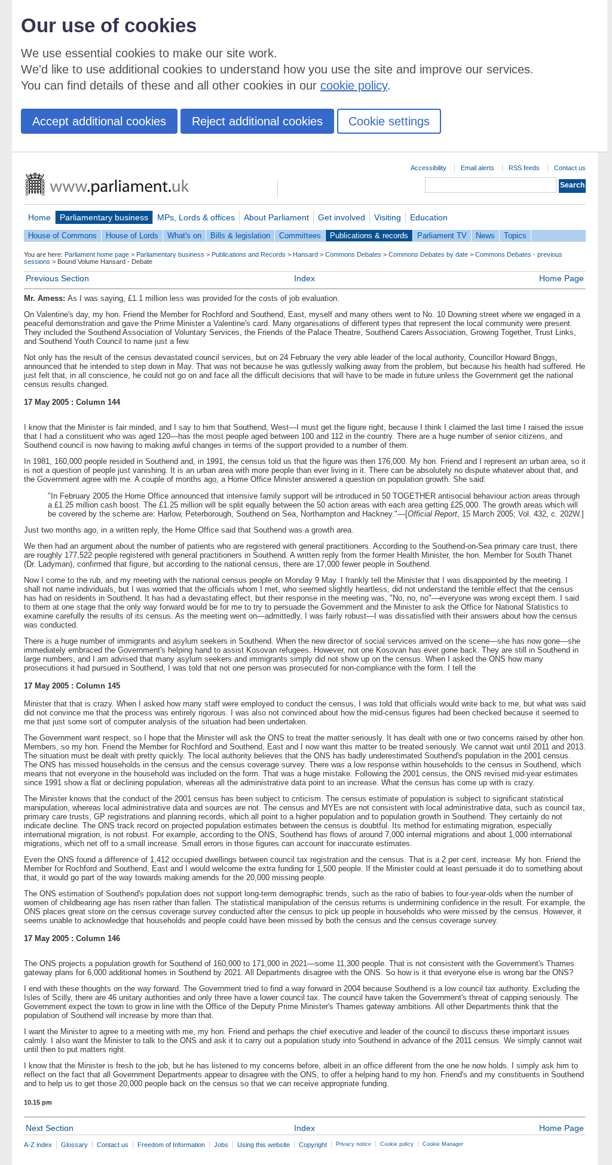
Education (429, 217)
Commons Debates (353, 254)
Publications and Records (249, 254)
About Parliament (276, 217)
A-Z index (38, 1144)
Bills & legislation (240, 235)
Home (39, 217)
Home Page (561, 278)
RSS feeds (524, 167)
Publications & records (369, 235)
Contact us (570, 167)
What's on (184, 235)
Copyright (313, 1144)
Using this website (263, 1144)
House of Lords (132, 235)
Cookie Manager (443, 1144)
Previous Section (57, 278)
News (485, 235)
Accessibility (428, 167)
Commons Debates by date (428, 254)
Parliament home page (97, 254)
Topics (515, 235)
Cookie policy (397, 1144)
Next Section (50, 1128)
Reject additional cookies (257, 121)
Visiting (387, 217)
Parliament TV (442, 235)
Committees (300, 235)
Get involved (341, 217)
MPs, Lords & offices (196, 217)
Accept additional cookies (99, 121)
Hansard (305, 254)
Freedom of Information (171, 1144)
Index (304, 278)
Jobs (221, 1144)
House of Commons (62, 235)
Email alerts (477, 167)
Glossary (74, 1144)
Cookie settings (389, 121)
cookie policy (353, 85)
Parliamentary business (104, 217)
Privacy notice (353, 1144)
